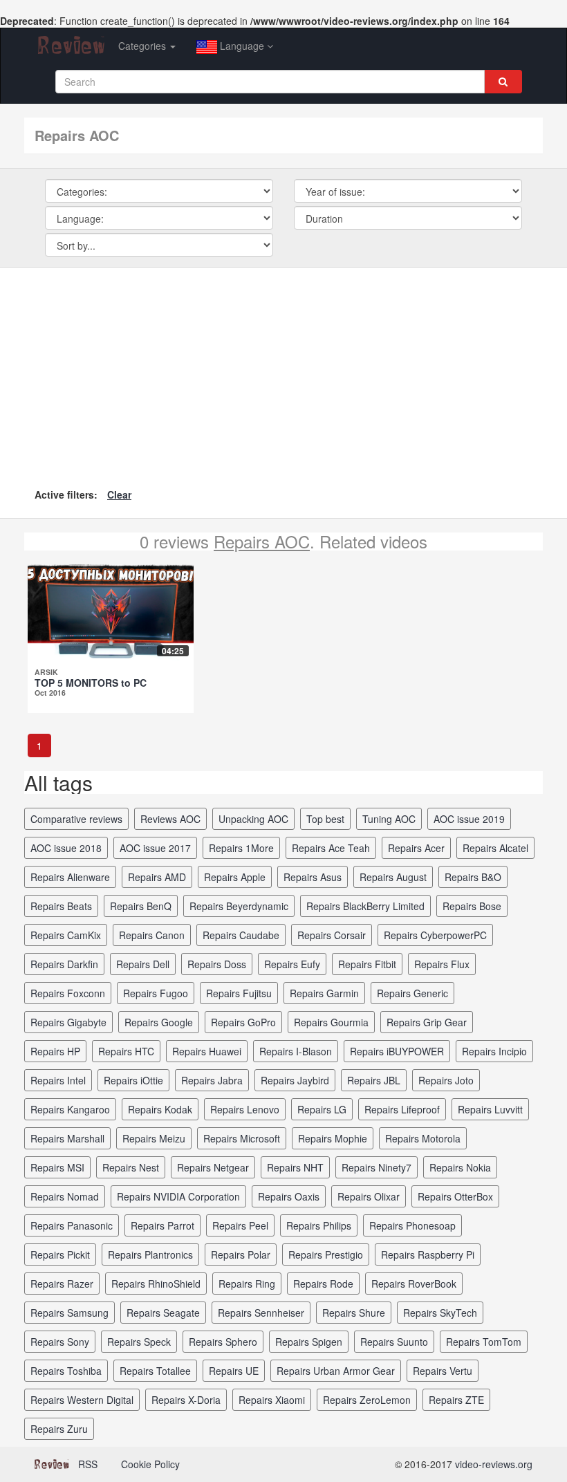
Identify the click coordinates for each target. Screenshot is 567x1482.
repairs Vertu (442, 1371)
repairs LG (321, 1109)
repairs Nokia (460, 1167)
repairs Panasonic (71, 1225)
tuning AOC (389, 819)
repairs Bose (472, 906)
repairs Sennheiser (261, 1312)
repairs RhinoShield (156, 1283)
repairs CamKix (65, 935)
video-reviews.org (493, 1464)
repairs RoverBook (413, 1283)
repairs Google (158, 1022)
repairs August (393, 877)
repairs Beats (61, 906)
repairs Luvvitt (490, 1109)
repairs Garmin (324, 993)
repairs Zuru (59, 1429)
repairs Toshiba (66, 1371)
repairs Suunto (394, 1342)
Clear (119, 494)
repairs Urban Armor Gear (336, 1371)
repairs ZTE (456, 1400)
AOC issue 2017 (155, 848)
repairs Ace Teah (331, 848)
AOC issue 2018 (66, 848)
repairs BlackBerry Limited (365, 906)
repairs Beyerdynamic (238, 906)
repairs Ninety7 (376, 1167)
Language (242, 46)
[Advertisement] (283, 382)
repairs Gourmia (331, 1022)
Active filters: (66, 494)
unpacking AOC (253, 819)
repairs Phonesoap (412, 1225)
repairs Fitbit (367, 964)
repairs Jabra (212, 1080)
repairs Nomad (64, 1196)
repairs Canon (152, 935)
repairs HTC (126, 1051)
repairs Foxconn (67, 993)
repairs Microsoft (241, 1138)
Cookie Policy (150, 1464)
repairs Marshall (67, 1138)
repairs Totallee (155, 1371)
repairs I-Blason (295, 1051)
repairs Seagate (163, 1312)
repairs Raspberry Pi (427, 1254)
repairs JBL (373, 1080)
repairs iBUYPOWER (397, 1051)
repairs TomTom (483, 1342)
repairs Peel (240, 1225)
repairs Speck (139, 1342)
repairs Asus (313, 877)
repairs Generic (412, 993)
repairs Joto (446, 1080)
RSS (87, 1464)
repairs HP (55, 1051)
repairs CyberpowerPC (435, 935)
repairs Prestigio (325, 1254)
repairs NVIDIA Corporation (178, 1196)
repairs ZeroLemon (367, 1400)
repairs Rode (323, 1283)
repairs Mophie (332, 1138)
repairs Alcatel (495, 848)
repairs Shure (353, 1312)
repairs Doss (216, 964)
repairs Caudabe (241, 935)
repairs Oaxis (288, 1196)
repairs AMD (157, 877)
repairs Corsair (331, 935)
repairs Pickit (60, 1254)
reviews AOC (170, 819)
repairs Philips (318, 1225)
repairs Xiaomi (272, 1400)
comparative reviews (76, 819)
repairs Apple (235, 877)
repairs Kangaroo (70, 1109)
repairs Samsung (69, 1312)
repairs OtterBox (455, 1196)
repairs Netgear (213, 1167)
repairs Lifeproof (402, 1109)
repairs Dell (142, 964)
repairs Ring (247, 1283)
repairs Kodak (160, 1109)
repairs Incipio (494, 1051)
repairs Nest (130, 1167)
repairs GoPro (243, 1022)
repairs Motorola (423, 1138)
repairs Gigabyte (68, 1022)
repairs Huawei (206, 1051)
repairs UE (234, 1371)
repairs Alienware (70, 877)
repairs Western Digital (81, 1400)
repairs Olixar (368, 1196)
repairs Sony (59, 1342)
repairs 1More (241, 848)
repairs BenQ (140, 906)
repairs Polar (240, 1254)
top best (325, 819)
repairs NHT (295, 1167)
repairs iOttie (133, 1080)
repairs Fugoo (155, 993)
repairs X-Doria (186, 1400)
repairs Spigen (308, 1342)
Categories (143, 46)
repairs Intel (58, 1080)
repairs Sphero (223, 1342)
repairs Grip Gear (427, 1022)
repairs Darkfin (64, 964)
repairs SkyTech (440, 1312)
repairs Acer (416, 848)
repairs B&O (473, 877)
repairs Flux (442, 964)
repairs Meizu (153, 1138)
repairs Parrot (162, 1225)
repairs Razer (61, 1283)
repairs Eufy (292, 964)
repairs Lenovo (244, 1109)
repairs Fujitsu (239, 993)
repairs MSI (57, 1167)
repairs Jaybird (295, 1080)
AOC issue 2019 (469, 819)
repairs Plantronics (150, 1254)
